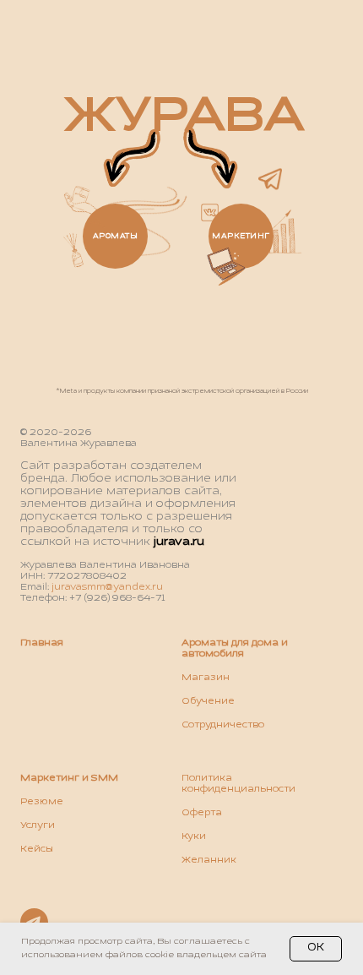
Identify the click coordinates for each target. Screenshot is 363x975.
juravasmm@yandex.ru (107, 587)
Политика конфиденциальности (238, 783)
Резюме (41, 802)
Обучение (208, 701)
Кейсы (36, 849)
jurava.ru (179, 542)
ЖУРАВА (184, 117)
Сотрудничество (223, 725)
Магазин (206, 678)
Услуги (37, 825)
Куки (194, 836)
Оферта (202, 813)
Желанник (209, 860)
